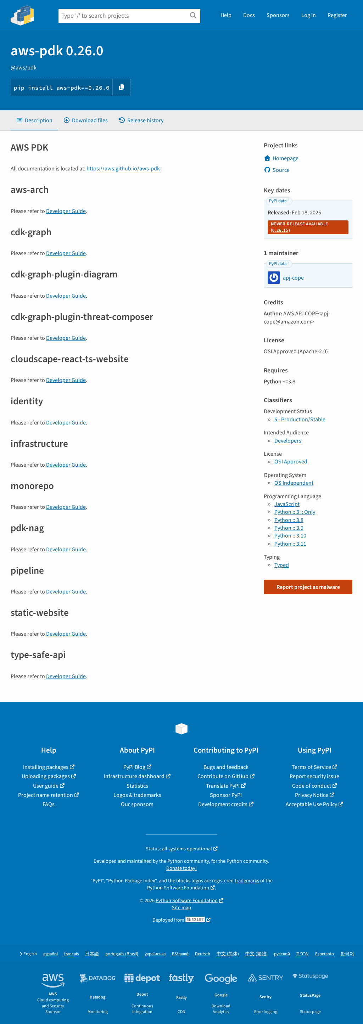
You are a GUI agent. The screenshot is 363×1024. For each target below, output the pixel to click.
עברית (302, 954)
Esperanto (324, 954)
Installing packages (45, 767)
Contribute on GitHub (222, 776)
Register (337, 15)
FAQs (49, 804)
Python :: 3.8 (288, 520)
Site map (181, 907)
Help (225, 15)
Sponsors (278, 15)
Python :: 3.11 (290, 544)
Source (281, 170)
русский (282, 954)
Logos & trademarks (137, 795)
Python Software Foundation (178, 887)
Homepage (285, 158)
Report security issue (314, 776)
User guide (45, 786)
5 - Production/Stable (299, 419)
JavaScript (287, 504)
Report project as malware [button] (308, 587)
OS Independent (293, 483)
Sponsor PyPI (226, 795)
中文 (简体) (228, 954)
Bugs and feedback (225, 767)
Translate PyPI (223, 786)
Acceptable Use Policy (311, 804)
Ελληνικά (180, 954)
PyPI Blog (134, 767)
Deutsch (202, 954)
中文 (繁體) (256, 954)
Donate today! (181, 868)
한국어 (347, 954)
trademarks (247, 880)
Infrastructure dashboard (134, 776)
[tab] (34, 120)
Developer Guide (66, 211)
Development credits (222, 804)
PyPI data (277, 201)
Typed (281, 565)
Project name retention (45, 795)
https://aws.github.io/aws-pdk (123, 169)
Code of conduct (311, 786)
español (50, 954)
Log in (308, 15)
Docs (249, 15)
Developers (287, 441)
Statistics (137, 786)
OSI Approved (290, 462)
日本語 (92, 954)
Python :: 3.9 (288, 528)
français (71, 954)
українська (155, 954)
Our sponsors (137, 804)
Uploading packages (46, 776)
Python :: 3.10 (290, 536)
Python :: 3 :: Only (294, 512)
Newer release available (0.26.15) (299, 227)
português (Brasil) (121, 954)
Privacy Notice (311, 795)
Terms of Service (311, 767)
